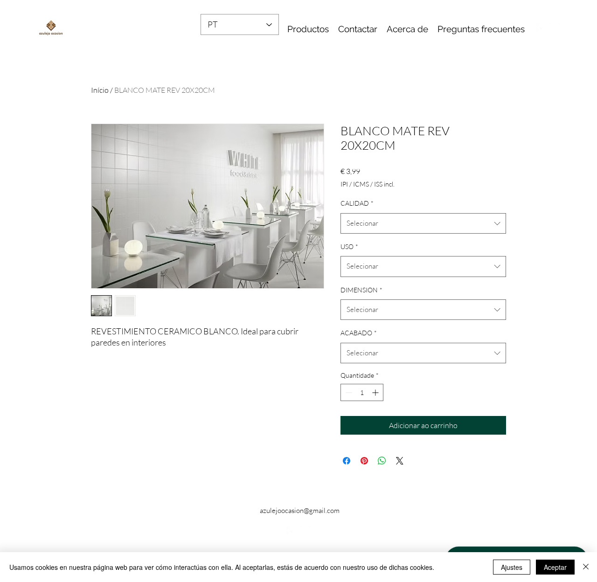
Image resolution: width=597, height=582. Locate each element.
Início (100, 90)
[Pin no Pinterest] (364, 460)
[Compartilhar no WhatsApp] (382, 460)
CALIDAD (357, 203)
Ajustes (511, 567)
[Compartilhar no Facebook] (346, 460)
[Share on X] (399, 460)
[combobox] (423, 223)
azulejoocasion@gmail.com (300, 510)
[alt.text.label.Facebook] (541, 28)
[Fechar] (585, 567)
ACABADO (358, 333)
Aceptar (555, 567)
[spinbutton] (362, 392)
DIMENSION (361, 290)
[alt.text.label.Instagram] (555, 28)
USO (349, 246)
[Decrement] (348, 392)
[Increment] (376, 392)
